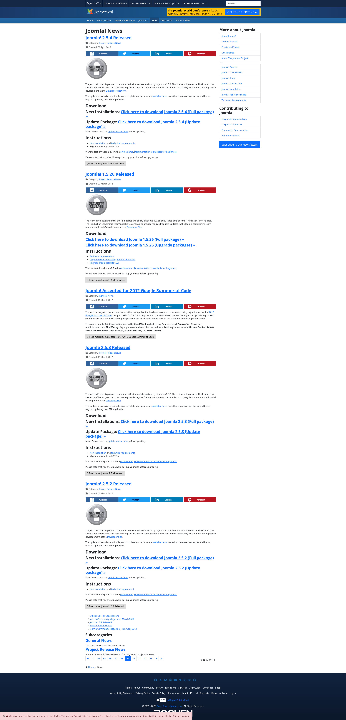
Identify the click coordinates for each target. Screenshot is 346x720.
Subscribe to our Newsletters (240, 144)
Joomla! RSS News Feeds (234, 94)
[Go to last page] (161, 658)
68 (122, 658)
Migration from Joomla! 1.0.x (104, 262)
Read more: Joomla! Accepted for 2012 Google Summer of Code (121, 336)
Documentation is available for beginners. (155, 151)
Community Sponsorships (235, 130)
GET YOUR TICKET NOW (242, 12)
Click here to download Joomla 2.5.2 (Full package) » (149, 560)
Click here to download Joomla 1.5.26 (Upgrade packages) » (140, 245)
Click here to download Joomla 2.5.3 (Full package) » (149, 424)
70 (133, 658)
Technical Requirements (234, 100)
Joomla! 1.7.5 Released (101, 625)
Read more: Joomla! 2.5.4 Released (106, 163)
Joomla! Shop (228, 78)
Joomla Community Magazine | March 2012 (112, 619)
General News (106, 295)
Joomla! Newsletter (231, 89)
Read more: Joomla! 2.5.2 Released (106, 606)
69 (128, 658)
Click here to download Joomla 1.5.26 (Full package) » (134, 239)
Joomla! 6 (143, 20)
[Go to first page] (88, 658)
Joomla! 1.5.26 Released (109, 174)
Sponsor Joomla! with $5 (180, 693)
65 (104, 658)
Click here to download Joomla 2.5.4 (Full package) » (149, 114)
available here (159, 96)
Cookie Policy (158, 693)
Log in (233, 693)
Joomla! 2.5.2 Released (108, 484)
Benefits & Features (125, 20)
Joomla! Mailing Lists (232, 83)
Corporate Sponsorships (234, 119)
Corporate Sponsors (232, 124)
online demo (126, 151)
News (154, 20)
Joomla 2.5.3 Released (107, 347)
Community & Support (165, 3)
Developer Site (134, 227)
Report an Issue (219, 693)
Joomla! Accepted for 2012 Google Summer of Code (138, 290)
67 (116, 658)
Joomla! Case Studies (232, 72)
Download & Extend (114, 3)
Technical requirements (102, 256)
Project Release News (110, 42)
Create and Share (230, 47)
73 (151, 658)
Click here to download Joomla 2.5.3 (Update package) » (142, 434)
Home (90, 20)
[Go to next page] (156, 658)
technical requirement (122, 589)
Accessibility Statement (122, 693)
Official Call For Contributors (104, 615)
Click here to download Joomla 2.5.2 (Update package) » (142, 570)
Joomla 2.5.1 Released (101, 622)
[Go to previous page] (93, 658)
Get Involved (228, 52)
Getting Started (229, 41)
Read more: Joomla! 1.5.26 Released (107, 279)
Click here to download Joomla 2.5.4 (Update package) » (142, 124)
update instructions (118, 131)
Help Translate (201, 693)
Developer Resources (194, 3)
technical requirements (123, 143)
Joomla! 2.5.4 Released (108, 38)
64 (98, 658)
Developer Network (116, 90)
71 (139, 658)
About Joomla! (104, 20)
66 (110, 658)
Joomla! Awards (229, 67)
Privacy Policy (143, 693)
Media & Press (183, 20)
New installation (98, 143)
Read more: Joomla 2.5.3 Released (106, 473)
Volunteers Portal (230, 135)
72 (145, 658)
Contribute (166, 20)
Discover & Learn (140, 3)
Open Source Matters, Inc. (170, 706)
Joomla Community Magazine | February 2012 (113, 628)
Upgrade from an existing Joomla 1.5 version (112, 259)
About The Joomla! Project (235, 58)
